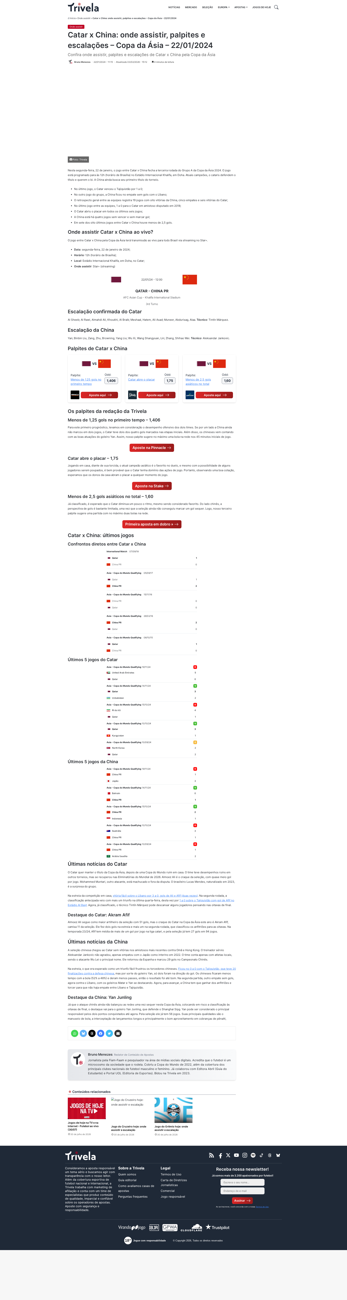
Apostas (239, 7)
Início (73, 18)
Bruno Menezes (100, 1054)
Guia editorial (127, 1180)
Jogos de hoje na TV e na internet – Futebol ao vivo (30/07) (83, 1126)
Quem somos (127, 1174)
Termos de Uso (171, 1174)
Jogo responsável (173, 1196)
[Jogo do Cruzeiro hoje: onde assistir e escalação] (130, 1110)
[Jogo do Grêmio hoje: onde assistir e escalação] (173, 1110)
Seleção (207, 7)
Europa (222, 7)
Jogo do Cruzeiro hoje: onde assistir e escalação (128, 1128)
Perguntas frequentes (132, 1196)
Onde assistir (83, 18)
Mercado (191, 7)
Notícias (174, 7)
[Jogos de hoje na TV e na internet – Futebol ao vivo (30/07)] (87, 1108)
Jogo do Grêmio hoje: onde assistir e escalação (171, 1128)
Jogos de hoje (261, 7)
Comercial (168, 1191)
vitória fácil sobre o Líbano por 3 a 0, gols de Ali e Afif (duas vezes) (155, 895)
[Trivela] (83, 7)
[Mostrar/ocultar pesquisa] (276, 7)
